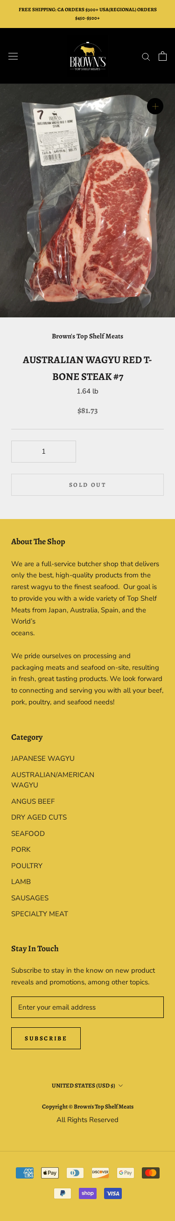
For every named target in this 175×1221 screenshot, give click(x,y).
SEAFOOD (28, 833)
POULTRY (26, 865)
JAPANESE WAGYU (43, 758)
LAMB (21, 881)
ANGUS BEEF (33, 801)
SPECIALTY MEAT (39, 914)
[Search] (146, 56)
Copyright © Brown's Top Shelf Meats (87, 1106)
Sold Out (87, 485)
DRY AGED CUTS (39, 817)
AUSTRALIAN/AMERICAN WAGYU (49, 780)
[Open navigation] (13, 56)
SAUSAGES (30, 898)
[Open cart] (163, 56)
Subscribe (46, 1038)
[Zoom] (155, 106)
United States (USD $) (83, 1085)
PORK (20, 849)
